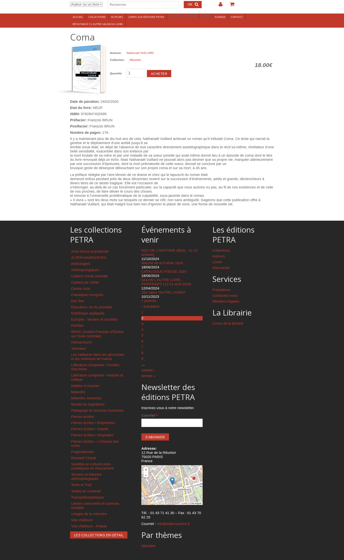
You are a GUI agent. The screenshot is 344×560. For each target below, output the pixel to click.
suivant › (148, 370)
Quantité (116, 73)
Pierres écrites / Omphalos (92, 435)
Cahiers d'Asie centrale (89, 276)
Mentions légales (225, 301)
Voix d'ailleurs (82, 520)
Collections (97, 17)
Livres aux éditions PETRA (146, 17)
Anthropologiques (85, 270)
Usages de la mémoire (89, 514)
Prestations (221, 290)
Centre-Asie (80, 289)
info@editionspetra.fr (173, 524)
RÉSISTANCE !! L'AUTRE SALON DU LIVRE (98, 24)
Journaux (78, 348)
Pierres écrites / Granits (89, 429)
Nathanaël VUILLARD (140, 52)
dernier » (148, 376)
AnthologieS (80, 264)
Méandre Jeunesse (86, 398)
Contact (237, 17)
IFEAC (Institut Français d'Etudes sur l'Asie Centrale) (97, 334)
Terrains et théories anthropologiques (86, 477)
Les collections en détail (98, 535)
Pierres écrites (82, 417)
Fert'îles (77, 326)
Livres (217, 262)
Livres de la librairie (227, 323)
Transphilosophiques (87, 497)
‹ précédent (150, 307)
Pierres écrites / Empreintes (93, 423)
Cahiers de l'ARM (85, 282)
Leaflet (184, 503)
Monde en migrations (88, 404)
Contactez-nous (224, 296)
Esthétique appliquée (88, 313)
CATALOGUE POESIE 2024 (163, 272)
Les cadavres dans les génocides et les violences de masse (97, 357)
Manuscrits (221, 268)
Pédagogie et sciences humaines (97, 410)
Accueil (78, 17)
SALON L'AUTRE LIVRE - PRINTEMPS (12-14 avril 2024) (166, 282)
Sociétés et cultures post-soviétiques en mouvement (92, 466)
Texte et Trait (81, 485)
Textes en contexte (86, 491)
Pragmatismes (82, 452)
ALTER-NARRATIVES (88, 258)
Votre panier (230, 6)
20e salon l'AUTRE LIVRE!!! (163, 292)
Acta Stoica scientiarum (89, 251)
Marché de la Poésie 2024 (162, 263)
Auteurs (117, 17)
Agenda (220, 17)
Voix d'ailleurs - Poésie (89, 526)
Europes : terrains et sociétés (94, 319)
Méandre (135, 59)
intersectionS (81, 342)
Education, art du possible (91, 307)
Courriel (149, 415)
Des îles (77, 301)
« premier (148, 301)
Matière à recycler (85, 386)
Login (219, 6)
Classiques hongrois (87, 295)
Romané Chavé (83, 458)
